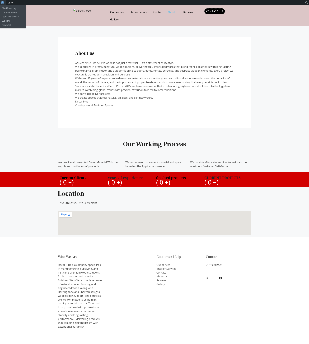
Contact (158, 12)
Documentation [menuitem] (9, 12)
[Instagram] (207, 278)
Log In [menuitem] (10, 2)
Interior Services (139, 12)
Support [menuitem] (6, 20)
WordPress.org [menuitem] (9, 8)
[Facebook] (220, 278)
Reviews (188, 12)
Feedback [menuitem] (6, 25)
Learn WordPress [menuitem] (10, 16)
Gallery (114, 19)
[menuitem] (3, 2)
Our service (117, 12)
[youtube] (213, 278)
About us (173, 12)
